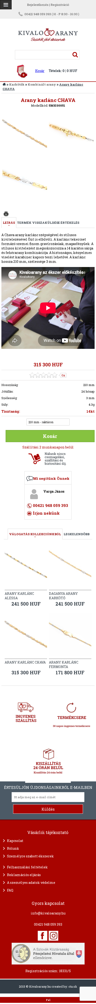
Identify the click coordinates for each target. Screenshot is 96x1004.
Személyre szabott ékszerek (30, 856)
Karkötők (16, 84)
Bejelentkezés (37, 5)
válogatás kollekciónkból (35, 534)
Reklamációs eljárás (24, 875)
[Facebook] (42, 936)
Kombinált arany (42, 84)
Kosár (40, 71)
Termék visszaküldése (38, 222)
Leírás (9, 222)
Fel (48, 1000)
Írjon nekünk (46, 513)
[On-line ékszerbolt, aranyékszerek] (6, 4)
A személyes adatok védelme (31, 882)
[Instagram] (53, 936)
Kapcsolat (15, 840)
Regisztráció (60, 5)
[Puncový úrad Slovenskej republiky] (48, 953)
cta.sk (73, 986)
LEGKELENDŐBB (76, 534)
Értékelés (70, 222)
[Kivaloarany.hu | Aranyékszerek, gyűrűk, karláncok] (48, 48)
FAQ (10, 890)
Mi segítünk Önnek (51, 478)
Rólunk (13, 848)
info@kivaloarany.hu (48, 913)
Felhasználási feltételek (27, 867)
